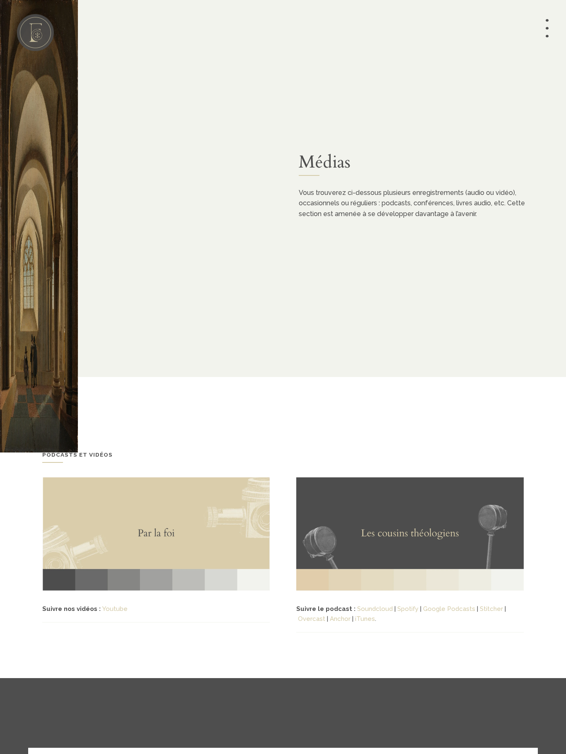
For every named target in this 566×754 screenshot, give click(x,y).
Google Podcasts (449, 609)
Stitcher (491, 609)
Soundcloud (375, 609)
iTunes (365, 619)
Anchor (340, 619)
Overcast (311, 619)
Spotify (407, 609)
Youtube (115, 609)
